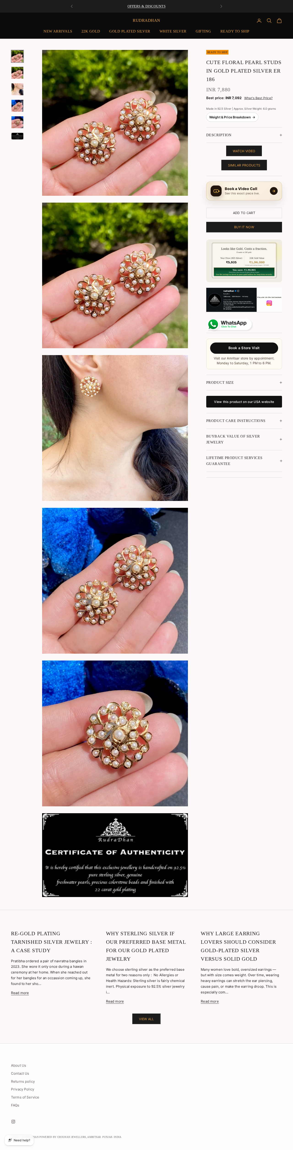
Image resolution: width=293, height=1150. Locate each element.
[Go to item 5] (17, 122)
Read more (20, 993)
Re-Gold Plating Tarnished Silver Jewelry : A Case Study (51, 941)
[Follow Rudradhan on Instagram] (244, 300)
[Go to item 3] (17, 89)
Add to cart (244, 213)
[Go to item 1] (17, 56)
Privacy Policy (22, 1089)
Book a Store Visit (244, 348)
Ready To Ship (235, 31)
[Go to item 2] (17, 72)
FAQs (15, 1105)
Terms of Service (25, 1097)
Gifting (203, 31)
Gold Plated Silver (129, 31)
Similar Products (244, 165)
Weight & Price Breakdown (232, 117)
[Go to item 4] (17, 105)
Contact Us (20, 1073)
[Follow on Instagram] (13, 1121)
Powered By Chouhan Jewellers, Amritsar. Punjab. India (80, 1137)
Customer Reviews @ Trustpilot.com (146, 6)
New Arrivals (57, 31)
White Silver (173, 31)
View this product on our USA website (244, 402)
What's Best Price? (258, 98)
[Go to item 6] (17, 136)
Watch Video (244, 151)
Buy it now (244, 227)
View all (146, 1019)
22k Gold (90, 31)
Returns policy (23, 1081)
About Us (18, 1065)
